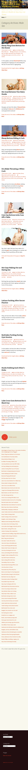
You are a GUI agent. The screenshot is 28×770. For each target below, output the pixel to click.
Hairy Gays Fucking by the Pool (9, 584)
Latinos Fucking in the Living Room (9, 531)
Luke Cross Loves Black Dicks (8, 485)
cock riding (16, 144)
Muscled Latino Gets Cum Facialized (10, 502)
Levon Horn (13, 55)
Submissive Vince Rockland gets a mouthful (12, 632)
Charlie (4, 103)
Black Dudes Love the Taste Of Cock (10, 492)
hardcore (4, 101)
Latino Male (4, 306)
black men (13, 53)
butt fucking (8, 223)
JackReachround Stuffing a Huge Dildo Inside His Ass (14, 533)
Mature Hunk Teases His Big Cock (9, 548)
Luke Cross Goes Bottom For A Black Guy (11, 480)
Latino (18, 310)
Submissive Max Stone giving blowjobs (11, 634)
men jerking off (10, 762)
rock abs (4, 277)
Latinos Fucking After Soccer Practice (10, 468)
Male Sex (6, 51)
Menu (3, 17)
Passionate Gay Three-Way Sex (9, 569)
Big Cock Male (17, 50)
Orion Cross (13, 178)
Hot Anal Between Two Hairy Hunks (10, 456)
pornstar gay (22, 101)
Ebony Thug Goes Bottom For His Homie (11, 454)
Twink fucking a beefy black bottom (10, 605)
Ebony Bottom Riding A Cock (13, 138)
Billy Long (8, 53)
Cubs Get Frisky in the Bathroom (9, 543)
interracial (4, 178)
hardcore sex (10, 145)
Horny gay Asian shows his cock (9, 620)
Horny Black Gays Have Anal (8, 581)
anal (2, 408)
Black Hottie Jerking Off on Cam (9, 528)
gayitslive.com (5, 224)
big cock (4, 53)
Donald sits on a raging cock (8, 615)
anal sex (21, 221)
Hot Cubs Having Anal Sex (7, 495)
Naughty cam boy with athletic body (10, 629)
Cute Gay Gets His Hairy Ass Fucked (10, 600)
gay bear (16, 99)
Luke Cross (22, 410)
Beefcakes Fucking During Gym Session (11, 471)
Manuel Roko (15, 101)
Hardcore (4, 142)
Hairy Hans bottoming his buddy (9, 641)
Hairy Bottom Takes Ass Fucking (9, 591)
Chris (23, 374)
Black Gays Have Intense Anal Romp (10, 507)
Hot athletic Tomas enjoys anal (9, 624)
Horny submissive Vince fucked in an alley (11, 636)
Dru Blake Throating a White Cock (9, 461)
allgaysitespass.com (16, 51)
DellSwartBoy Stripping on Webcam (10, 509)
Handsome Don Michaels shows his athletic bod (12, 627)
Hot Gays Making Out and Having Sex (10, 466)
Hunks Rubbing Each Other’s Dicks (9, 473)
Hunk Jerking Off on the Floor (8, 560)
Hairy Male (4, 98)
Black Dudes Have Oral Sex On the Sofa (11, 488)
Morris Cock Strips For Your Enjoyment (10, 572)
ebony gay (8, 55)
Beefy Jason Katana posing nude (9, 617)
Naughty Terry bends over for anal (9, 610)
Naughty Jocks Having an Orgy (9, 519)
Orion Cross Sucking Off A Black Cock (10, 497)
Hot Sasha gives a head (7, 612)
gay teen (19, 223)
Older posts (10, 437)
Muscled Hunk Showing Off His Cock (10, 564)
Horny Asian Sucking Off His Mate (9, 598)
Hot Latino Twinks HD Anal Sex (8, 540)
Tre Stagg (10, 411)
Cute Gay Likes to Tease (7, 567)
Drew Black (23, 176)
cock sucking (11, 275)
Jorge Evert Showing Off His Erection (10, 490)
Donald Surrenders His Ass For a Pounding (11, 500)
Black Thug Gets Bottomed (8, 538)
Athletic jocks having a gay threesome (10, 622)
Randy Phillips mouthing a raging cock (10, 639)
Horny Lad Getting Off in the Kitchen (10, 552)
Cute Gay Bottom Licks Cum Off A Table (11, 464)
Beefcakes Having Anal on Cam (9, 596)
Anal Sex (16, 96)
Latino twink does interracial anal (9, 603)
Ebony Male (21, 140)
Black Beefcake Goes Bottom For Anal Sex (11, 504)
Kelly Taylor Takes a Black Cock (9, 593)
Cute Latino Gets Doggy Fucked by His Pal (11, 526)
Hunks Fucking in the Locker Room (9, 516)
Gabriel (10, 375)
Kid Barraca (9, 101)
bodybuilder (4, 275)
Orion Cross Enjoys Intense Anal (9, 588)
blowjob (18, 53)
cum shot (14, 223)
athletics (6, 308)
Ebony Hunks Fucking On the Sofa (9, 483)
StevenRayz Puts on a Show (8, 562)
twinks (14, 224)
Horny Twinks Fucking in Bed (8, 514)
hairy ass (21, 99)
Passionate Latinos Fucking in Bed (9, 579)
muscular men (17, 275)
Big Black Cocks (5, 762)
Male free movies (7, 755)
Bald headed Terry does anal (8, 608)
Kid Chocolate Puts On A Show (9, 478)
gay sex (9, 310)
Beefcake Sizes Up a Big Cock (8, 576)
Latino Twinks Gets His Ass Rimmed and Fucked (12, 512)
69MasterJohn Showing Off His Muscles (11, 521)
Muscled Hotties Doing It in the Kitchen (10, 574)
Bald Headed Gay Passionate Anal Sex (10, 586)
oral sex (19, 55)
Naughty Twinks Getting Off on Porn (10, 555)
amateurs (23, 51)
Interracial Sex (7, 175)
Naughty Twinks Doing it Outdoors (9, 536)
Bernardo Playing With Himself (8, 476)
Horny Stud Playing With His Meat (9, 545)
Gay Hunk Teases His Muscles (8, 557)
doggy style (11, 99)
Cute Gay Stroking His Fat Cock (9, 550)
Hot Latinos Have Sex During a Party (10, 524)
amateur (16, 221)
